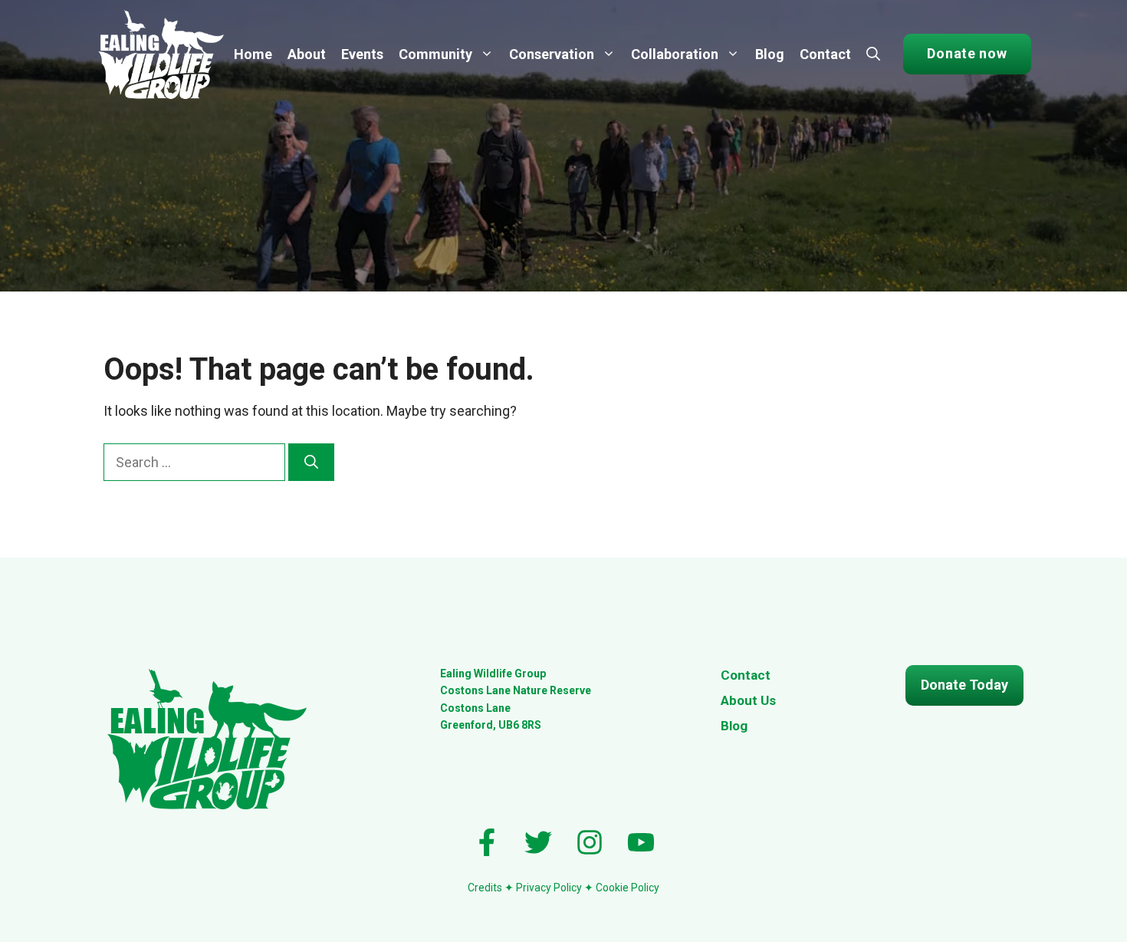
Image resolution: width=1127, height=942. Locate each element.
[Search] (311, 462)
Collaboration (674, 54)
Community (435, 54)
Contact (825, 54)
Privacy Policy (549, 887)
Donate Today (964, 685)
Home (253, 54)
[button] (873, 54)
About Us (748, 700)
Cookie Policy (627, 887)
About (307, 54)
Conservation (551, 54)
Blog (769, 54)
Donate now (967, 53)
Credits (486, 887)
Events (362, 54)
